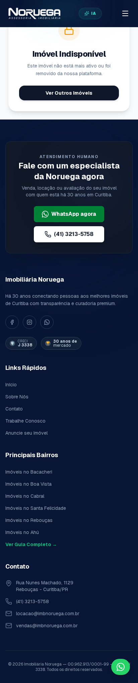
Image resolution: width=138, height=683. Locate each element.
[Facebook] (12, 322)
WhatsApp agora (73, 213)
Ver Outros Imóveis (69, 93)
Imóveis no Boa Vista (28, 484)
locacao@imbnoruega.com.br (47, 614)
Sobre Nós (16, 397)
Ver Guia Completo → (31, 544)
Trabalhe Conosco (25, 421)
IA (93, 13)
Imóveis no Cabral (24, 496)
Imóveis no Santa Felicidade (35, 508)
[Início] (34, 13)
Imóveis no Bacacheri (28, 472)
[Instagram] (29, 322)
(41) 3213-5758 (73, 234)
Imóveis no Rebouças (29, 520)
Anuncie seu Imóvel (26, 433)
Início (11, 385)
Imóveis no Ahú (22, 532)
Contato (14, 409)
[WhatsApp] (47, 322)
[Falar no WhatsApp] (120, 667)
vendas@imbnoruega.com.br (47, 626)
